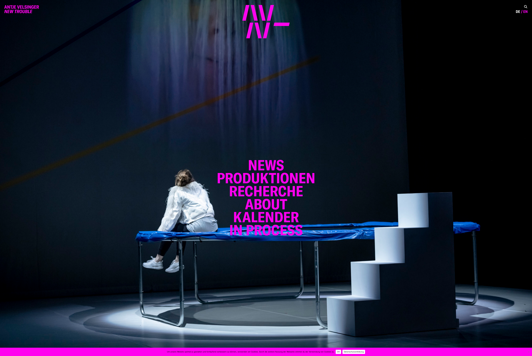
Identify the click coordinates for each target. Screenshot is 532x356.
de (518, 11)
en (525, 11)
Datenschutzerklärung (354, 352)
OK (338, 352)
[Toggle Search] (525, 6)
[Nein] (528, 351)
